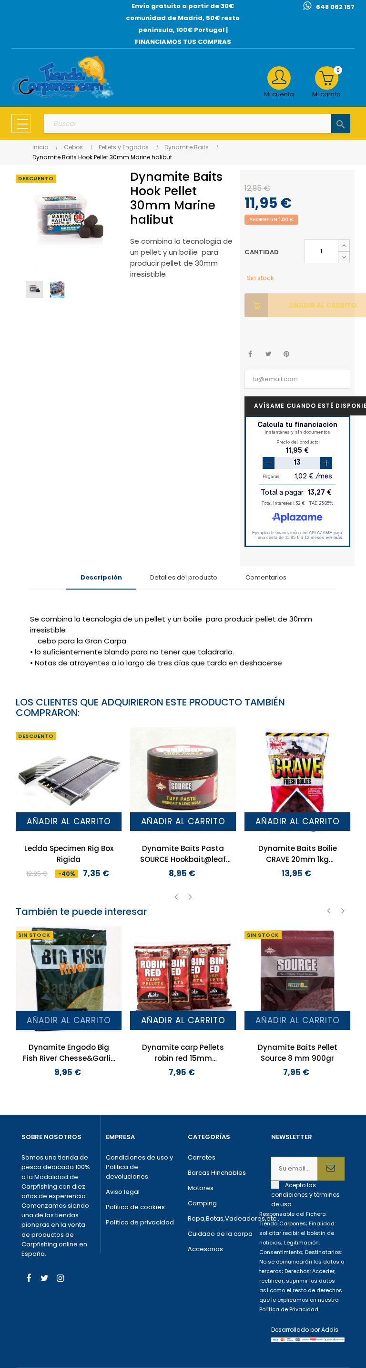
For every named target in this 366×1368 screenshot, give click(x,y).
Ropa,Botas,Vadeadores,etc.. (225, 1218)
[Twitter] (44, 1279)
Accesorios (205, 1249)
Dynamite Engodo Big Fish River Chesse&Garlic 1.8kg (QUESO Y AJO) (69, 1053)
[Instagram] (60, 1279)
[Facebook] (28, 1279)
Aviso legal (123, 1191)
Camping (202, 1203)
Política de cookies (135, 1207)
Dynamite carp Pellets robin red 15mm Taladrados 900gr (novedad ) (183, 1053)
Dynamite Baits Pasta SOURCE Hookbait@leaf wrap (183, 854)
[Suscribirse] (331, 1169)
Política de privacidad (140, 1222)
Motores (201, 1187)
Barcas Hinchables (217, 1172)
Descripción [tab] (101, 577)
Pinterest (287, 354)
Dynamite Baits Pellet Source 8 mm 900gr (297, 1052)
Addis (329, 1330)
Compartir (250, 354)
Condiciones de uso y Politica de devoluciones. (139, 1167)
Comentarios (265, 577)
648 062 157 (335, 6)
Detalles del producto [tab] (183, 577)
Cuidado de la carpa (220, 1233)
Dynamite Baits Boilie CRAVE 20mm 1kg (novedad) (297, 854)
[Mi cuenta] (279, 78)
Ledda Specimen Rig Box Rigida (68, 853)
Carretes (201, 1157)
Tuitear (268, 354)
